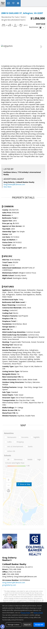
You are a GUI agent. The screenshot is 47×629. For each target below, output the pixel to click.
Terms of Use (38, 613)
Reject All (27, 625)
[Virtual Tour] (18, 3)
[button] (2, 626)
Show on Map (24, 484)
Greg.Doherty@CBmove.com (14, 184)
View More (7, 187)
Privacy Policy (25, 613)
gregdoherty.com (9, 585)
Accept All (39, 625)
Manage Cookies (13, 625)
